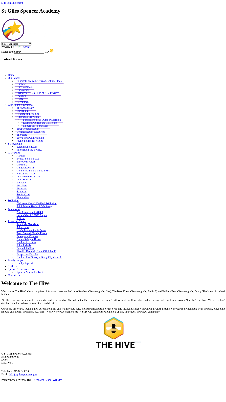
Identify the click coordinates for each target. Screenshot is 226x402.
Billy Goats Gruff (26, 161)
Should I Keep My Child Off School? (36, 251)
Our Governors (24, 86)
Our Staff (21, 83)
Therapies (22, 134)
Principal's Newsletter (28, 224)
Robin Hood (23, 194)
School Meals (24, 245)
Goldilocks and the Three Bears (33, 170)
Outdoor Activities (26, 242)
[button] (51, 50)
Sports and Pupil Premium (30, 137)
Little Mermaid (24, 179)
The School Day (25, 107)
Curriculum (22, 110)
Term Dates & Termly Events (32, 233)
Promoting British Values (30, 140)
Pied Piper (22, 185)
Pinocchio (22, 188)
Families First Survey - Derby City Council (39, 257)
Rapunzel (21, 191)
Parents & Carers (17, 221)
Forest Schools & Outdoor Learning (42, 119)
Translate (26, 46)
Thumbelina (23, 197)
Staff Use (13, 266)
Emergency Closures (27, 236)
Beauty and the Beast (28, 158)
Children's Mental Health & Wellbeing (37, 203)
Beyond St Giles (25, 248)
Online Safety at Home (29, 239)
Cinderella (22, 164)
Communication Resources (31, 131)
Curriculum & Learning (20, 104)
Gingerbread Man (26, 167)
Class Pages (14, 152)
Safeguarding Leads (27, 146)
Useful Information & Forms (31, 230)
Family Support (16, 260)
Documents (14, 209)
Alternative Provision (28, 116)
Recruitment (23, 101)
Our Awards (23, 89)
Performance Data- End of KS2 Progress (38, 92)
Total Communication (28, 128)
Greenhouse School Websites (47, 379)
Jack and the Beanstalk (28, 176)
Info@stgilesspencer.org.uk (23, 374)
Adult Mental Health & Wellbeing (34, 206)
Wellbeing (13, 200)
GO (47, 51)
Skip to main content (12, 2)
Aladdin (21, 155)
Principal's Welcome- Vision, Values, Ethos (39, 81)
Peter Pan (21, 182)
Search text (7, 51)
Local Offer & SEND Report (32, 215)
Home (11, 75)
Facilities (21, 95)
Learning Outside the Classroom (40, 122)
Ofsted (20, 98)
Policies (21, 218)
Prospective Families (27, 254)
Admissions (23, 227)
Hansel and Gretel (26, 173)
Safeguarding (15, 143)
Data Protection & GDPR (30, 212)
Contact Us (14, 275)
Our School (14, 78)
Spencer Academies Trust (21, 269)
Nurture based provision (35, 125)
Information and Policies (29, 149)
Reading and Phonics (28, 113)
